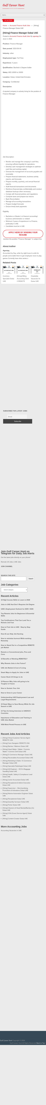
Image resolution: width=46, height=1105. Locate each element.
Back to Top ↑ (41, 1043)
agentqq (36, 36)
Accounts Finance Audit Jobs (20, 25)
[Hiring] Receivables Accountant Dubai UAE (18, 758)
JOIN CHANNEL (7, 566)
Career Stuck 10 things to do (12, 677)
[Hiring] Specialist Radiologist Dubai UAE (17, 766)
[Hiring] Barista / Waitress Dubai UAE (15, 746)
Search (31, 579)
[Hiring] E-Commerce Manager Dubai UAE (17, 755)
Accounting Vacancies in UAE (11, 830)
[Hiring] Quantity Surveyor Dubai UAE (16, 802)
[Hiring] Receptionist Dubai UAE (14, 799)
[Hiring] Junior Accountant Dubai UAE (16, 780)
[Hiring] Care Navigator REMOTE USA (16, 743)
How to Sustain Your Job (10, 688)
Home (5, 25)
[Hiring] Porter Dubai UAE (12, 805)
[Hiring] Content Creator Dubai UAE (15, 818)
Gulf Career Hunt (6, 1040)
